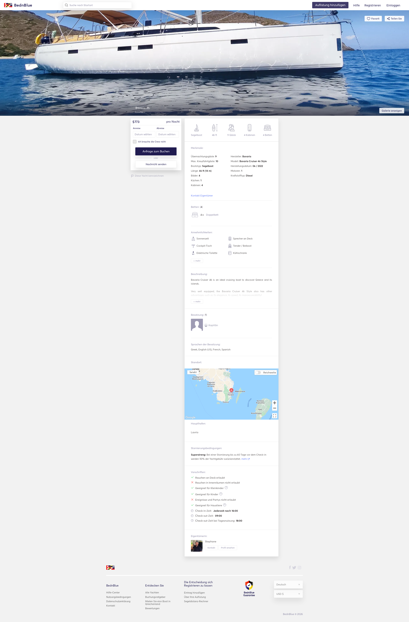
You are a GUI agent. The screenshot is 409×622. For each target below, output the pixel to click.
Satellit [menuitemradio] (193, 372)
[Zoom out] (274, 408)
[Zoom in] (274, 402)
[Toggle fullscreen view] (274, 415)
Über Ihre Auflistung (195, 597)
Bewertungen (152, 608)
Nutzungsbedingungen (118, 597)
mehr (244, 458)
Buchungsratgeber (155, 597)
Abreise (160, 128)
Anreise (136, 128)
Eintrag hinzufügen (194, 592)
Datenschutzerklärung (118, 601)
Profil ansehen (228, 547)
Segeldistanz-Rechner (196, 601)
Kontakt (211, 547)
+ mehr (197, 260)
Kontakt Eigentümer (202, 195)
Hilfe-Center (113, 592)
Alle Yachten (152, 592)
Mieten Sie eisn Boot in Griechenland (157, 603)
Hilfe (356, 5)
